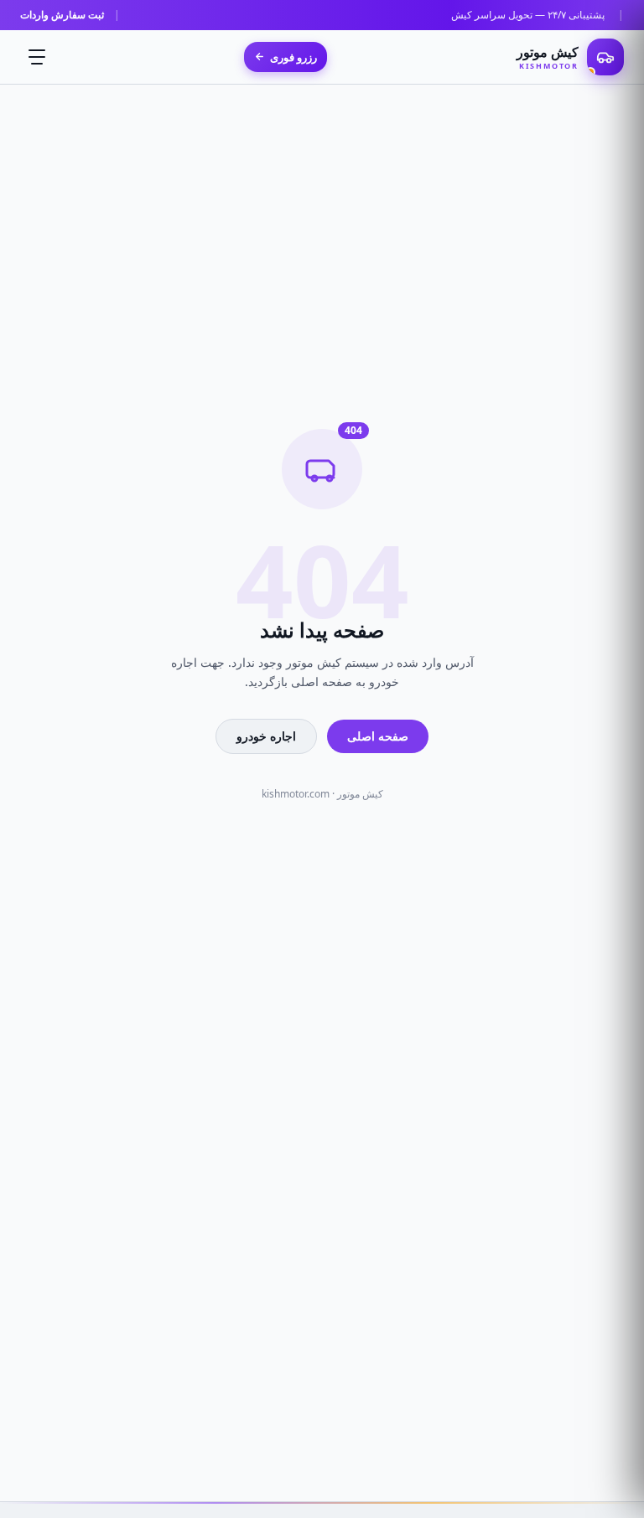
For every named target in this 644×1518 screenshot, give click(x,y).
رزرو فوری (293, 57)
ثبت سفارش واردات (62, 15)
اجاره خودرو (266, 736)
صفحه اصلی (377, 736)
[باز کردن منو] (37, 57)
